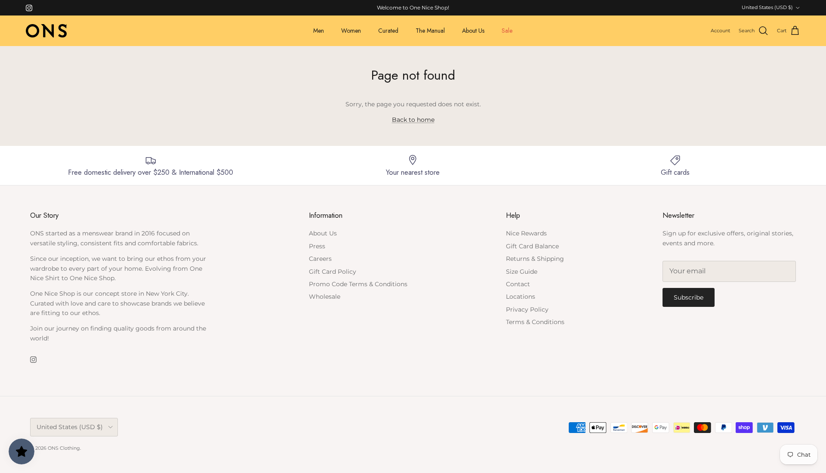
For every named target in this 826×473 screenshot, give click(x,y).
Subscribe (688, 297)
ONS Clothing (64, 448)
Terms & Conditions (535, 322)
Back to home (413, 120)
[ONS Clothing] (46, 30)
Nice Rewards (526, 233)
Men (318, 30)
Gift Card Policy (332, 271)
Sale (507, 30)
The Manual (430, 30)
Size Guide (521, 271)
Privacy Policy (527, 309)
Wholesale (324, 296)
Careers (320, 259)
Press (317, 246)
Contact (518, 284)
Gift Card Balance (532, 246)
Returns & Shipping (535, 259)
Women (351, 30)
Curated (388, 30)
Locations (520, 296)
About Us (473, 30)
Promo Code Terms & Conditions (358, 284)
